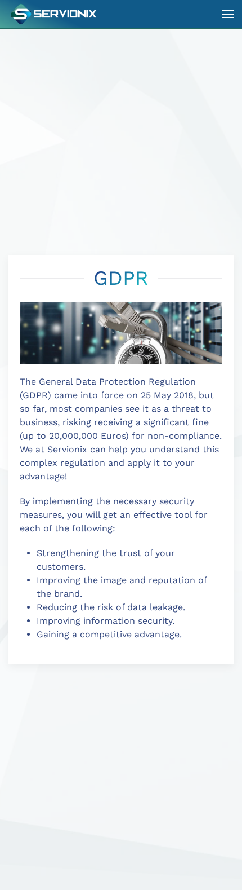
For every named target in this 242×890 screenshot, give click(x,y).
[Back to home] (54, 14)
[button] (228, 14)
